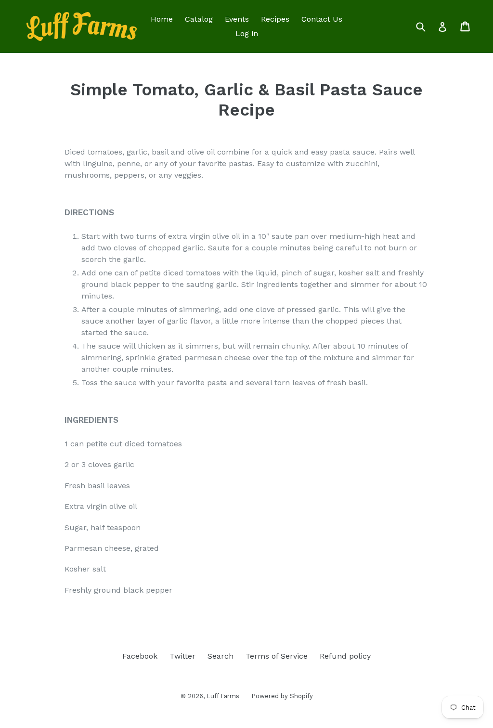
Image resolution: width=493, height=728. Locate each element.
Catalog (199, 19)
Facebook (139, 656)
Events (237, 19)
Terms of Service (277, 656)
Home (162, 19)
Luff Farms (223, 696)
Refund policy (345, 656)
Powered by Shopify (282, 696)
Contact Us (321, 19)
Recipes (275, 19)
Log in (246, 33)
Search (221, 656)
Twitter (182, 656)
